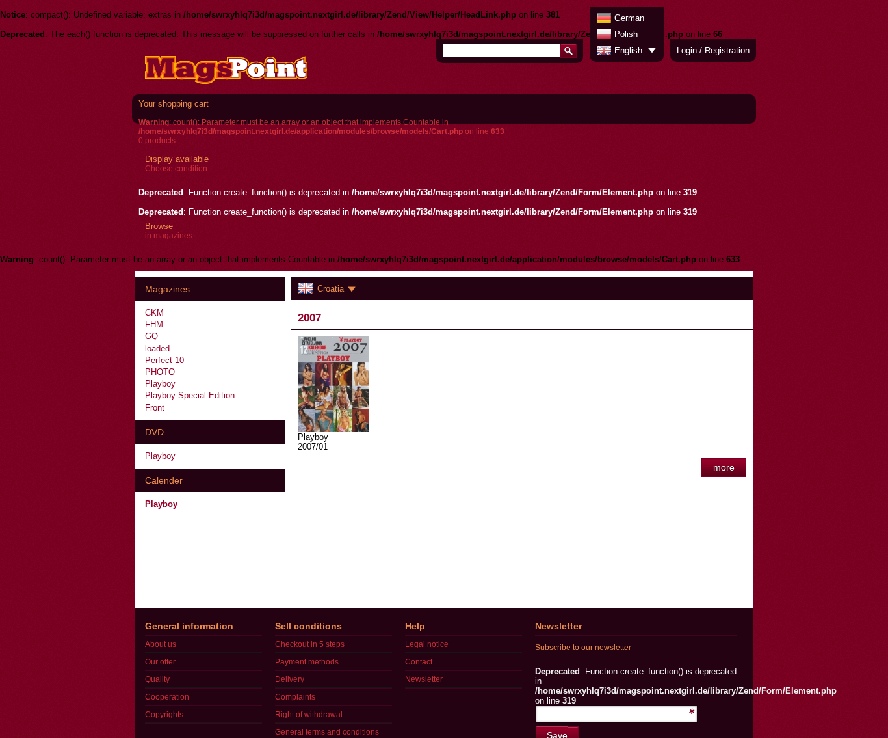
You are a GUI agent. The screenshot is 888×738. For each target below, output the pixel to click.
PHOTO (160, 372)
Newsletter (424, 679)
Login (687, 50)
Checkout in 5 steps (310, 644)
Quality (157, 679)
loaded (157, 348)
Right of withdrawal (309, 714)
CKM (154, 313)
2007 (309, 318)
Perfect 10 (164, 360)
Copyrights (164, 714)
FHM (154, 324)
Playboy (160, 384)
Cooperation (167, 697)
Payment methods (307, 661)
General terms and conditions (327, 732)
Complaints (295, 697)
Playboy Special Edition (190, 395)
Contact (418, 661)
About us (160, 644)
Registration (727, 50)
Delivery (289, 679)
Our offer (160, 661)
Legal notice (427, 644)
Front (154, 408)
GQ (151, 336)
